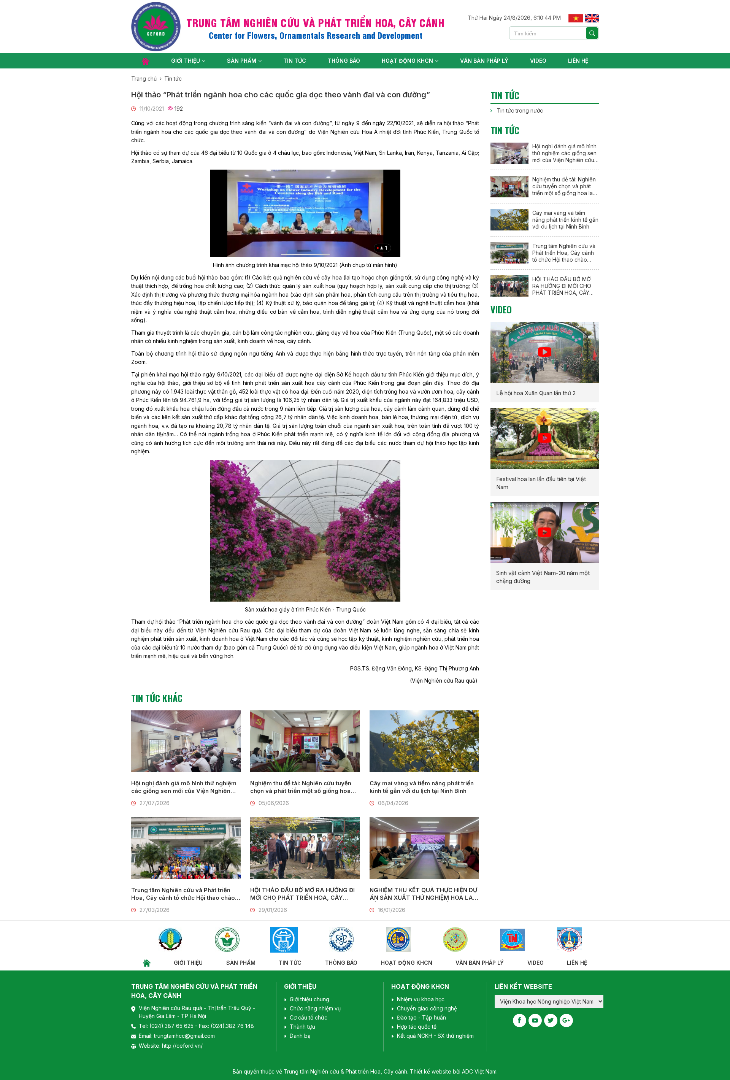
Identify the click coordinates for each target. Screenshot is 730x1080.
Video (538, 60)
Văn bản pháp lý (484, 60)
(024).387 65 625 (172, 1026)
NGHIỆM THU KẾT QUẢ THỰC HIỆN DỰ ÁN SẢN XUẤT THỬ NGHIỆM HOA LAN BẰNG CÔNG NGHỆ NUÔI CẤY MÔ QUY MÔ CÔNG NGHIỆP (424, 894)
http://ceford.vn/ (182, 1045)
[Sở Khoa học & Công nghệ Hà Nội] (240, 939)
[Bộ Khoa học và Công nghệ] (297, 939)
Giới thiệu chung (309, 999)
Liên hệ (578, 60)
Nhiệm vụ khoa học (420, 999)
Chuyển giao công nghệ (427, 1008)
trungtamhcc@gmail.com (184, 1035)
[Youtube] (535, 1020)
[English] (592, 17)
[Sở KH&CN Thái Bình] (411, 939)
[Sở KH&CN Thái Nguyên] (468, 939)
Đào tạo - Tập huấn (421, 1017)
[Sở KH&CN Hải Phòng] (354, 939)
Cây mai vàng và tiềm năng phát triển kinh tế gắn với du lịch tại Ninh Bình (422, 787)
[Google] (566, 1020)
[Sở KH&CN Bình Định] (582, 939)
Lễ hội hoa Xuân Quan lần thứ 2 (536, 393)
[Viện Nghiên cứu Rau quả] (183, 939)
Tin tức (294, 60)
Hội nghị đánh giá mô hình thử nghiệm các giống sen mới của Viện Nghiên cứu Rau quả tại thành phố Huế (183, 787)
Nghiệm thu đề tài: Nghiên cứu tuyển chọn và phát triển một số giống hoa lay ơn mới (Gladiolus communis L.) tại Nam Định (303, 787)
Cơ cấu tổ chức (308, 1017)
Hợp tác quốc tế (416, 1026)
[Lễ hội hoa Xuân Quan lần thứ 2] (544, 352)
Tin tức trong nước (520, 110)
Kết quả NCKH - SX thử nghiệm (435, 1035)
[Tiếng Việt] (575, 17)
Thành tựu (302, 1026)
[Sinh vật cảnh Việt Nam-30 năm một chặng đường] (544, 532)
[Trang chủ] (145, 60)
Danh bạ (300, 1035)
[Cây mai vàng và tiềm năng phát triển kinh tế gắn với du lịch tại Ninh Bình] (424, 741)
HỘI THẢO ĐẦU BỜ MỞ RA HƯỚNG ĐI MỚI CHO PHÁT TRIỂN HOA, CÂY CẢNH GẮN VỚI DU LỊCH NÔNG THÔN (302, 894)
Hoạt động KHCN (407, 60)
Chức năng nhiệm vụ (315, 1008)
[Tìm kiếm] (592, 33)
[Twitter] (550, 1020)
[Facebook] (519, 1020)
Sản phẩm (241, 60)
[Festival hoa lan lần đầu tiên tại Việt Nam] (544, 438)
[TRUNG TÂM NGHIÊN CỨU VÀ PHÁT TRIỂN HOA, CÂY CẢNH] (156, 26)
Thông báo (344, 60)
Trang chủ (144, 78)
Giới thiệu (185, 60)
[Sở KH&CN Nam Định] (525, 939)
